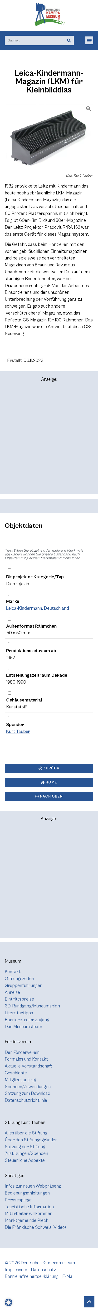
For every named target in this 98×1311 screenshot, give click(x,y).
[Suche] (69, 40)
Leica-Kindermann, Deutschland (37, 608)
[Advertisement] (49, 440)
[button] (89, 40)
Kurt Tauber (18, 731)
